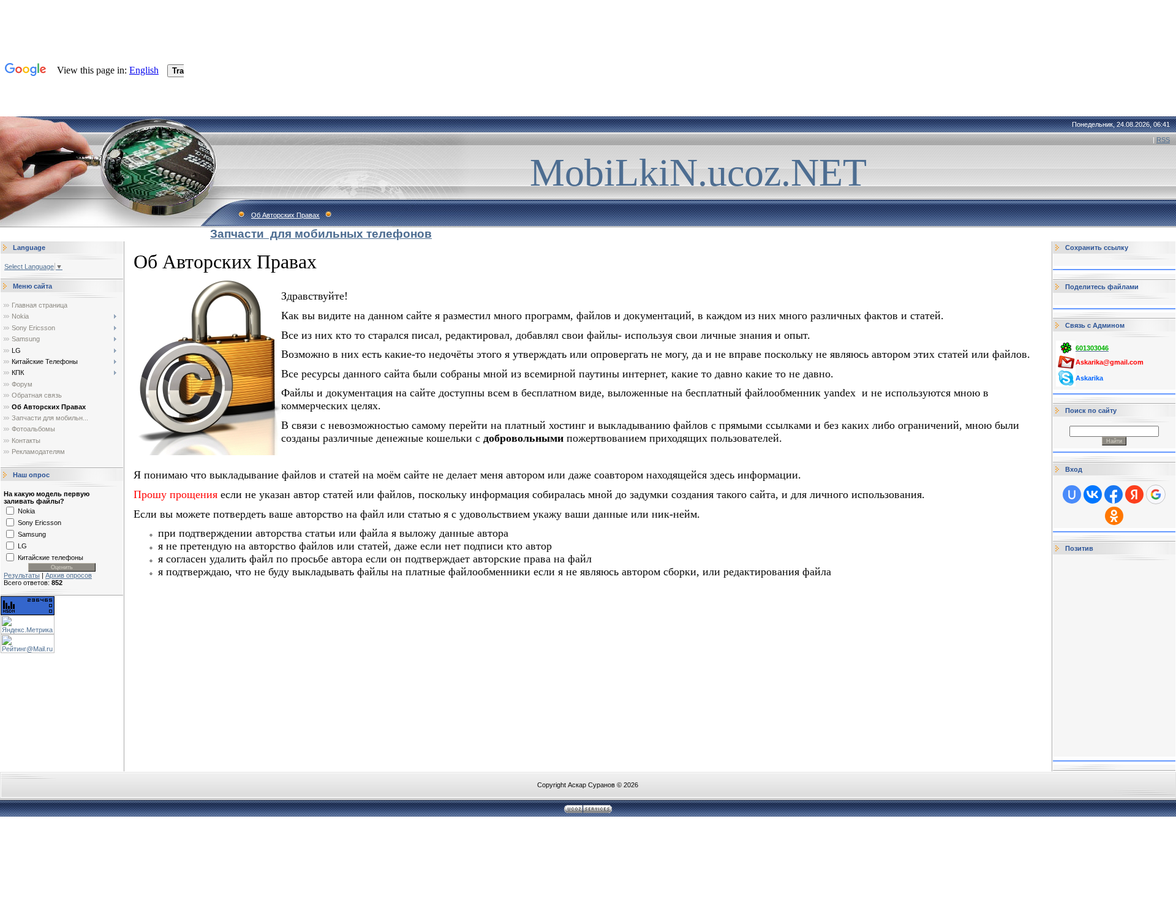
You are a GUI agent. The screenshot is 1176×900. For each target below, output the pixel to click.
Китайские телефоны (50, 557)
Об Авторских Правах (285, 215)
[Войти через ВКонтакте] (1093, 494)
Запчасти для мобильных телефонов (321, 233)
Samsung (32, 534)
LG (22, 546)
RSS (1163, 139)
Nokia (26, 511)
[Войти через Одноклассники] (1114, 516)
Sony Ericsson (39, 522)
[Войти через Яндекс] (1134, 494)
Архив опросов (68, 575)
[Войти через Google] (1156, 494)
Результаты (22, 575)
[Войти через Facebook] (1113, 494)
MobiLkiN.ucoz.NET (698, 172)
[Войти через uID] (1072, 494)
